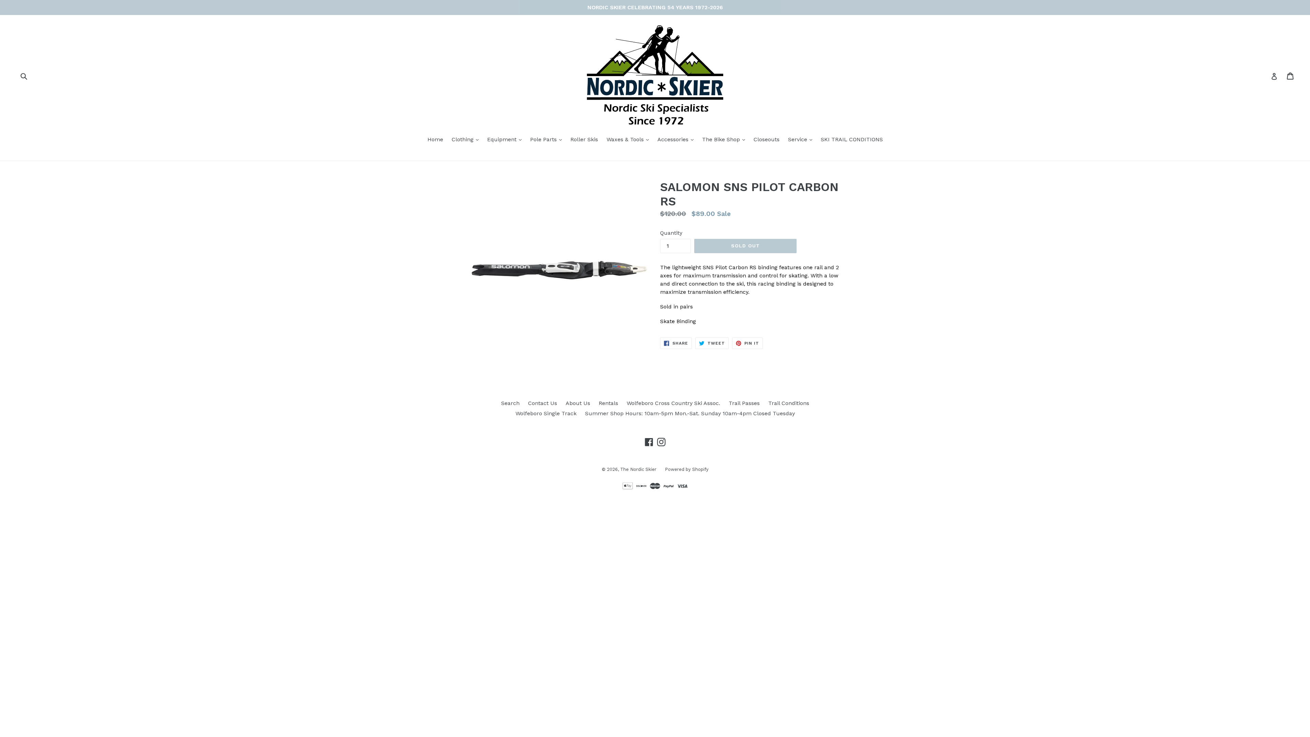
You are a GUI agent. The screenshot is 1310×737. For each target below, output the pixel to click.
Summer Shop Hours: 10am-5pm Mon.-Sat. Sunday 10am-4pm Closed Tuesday (690, 413)
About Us (578, 403)
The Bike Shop (725, 139)
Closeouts (767, 139)
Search (510, 403)
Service (802, 139)
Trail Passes (744, 403)
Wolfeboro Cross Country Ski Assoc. (673, 403)
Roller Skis (584, 139)
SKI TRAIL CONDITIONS (852, 139)
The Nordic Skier (638, 469)
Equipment (506, 139)
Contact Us (542, 403)
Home (435, 139)
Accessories (677, 139)
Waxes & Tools (629, 139)
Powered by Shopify (687, 469)
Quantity (671, 233)
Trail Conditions (788, 403)
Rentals (608, 403)
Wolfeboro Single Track (546, 413)
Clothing (467, 139)
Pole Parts (547, 139)
